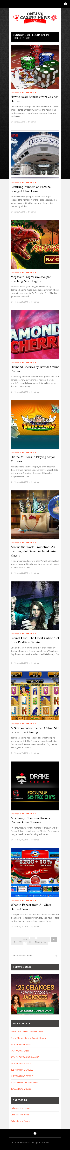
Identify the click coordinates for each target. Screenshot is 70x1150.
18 (14, 942)
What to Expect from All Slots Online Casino (31, 907)
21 (29, 942)
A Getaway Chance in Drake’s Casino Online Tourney (30, 820)
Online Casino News (23, 92)
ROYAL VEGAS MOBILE (21, 1089)
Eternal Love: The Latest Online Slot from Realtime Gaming (35, 640)
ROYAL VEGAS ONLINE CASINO (25, 1082)
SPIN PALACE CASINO (21, 1063)
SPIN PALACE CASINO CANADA (25, 1057)
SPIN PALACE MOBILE (20, 1044)
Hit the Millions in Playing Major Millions (33, 459)
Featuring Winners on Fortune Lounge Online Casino (31, 189)
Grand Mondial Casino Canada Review (28, 1038)
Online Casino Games (20, 1108)
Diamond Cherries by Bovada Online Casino (35, 369)
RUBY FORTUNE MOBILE (22, 1070)
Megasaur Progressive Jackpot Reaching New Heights (31, 279)
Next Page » (40, 942)
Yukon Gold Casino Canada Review (27, 1031)
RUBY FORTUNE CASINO (22, 1076)
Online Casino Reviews (21, 1121)
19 (20, 942)
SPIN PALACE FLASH (20, 1051)
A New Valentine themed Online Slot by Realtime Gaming (35, 730)
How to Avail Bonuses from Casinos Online (34, 99)
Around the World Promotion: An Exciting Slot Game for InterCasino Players (34, 551)
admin (33, 122)
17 (54, 939)
